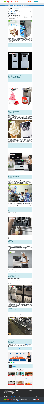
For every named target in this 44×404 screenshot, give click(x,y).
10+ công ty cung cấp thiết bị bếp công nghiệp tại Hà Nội (17, 348)
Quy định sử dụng (31, 391)
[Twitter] (34, 399)
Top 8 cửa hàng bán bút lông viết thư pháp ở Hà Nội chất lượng (28, 378)
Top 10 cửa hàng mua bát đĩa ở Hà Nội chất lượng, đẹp (11, 377)
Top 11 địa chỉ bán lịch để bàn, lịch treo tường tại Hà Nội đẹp (11, 386)
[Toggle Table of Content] (14, 13)
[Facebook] (33, 399)
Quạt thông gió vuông (20, 400)
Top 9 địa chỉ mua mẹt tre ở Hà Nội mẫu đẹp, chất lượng (20, 386)
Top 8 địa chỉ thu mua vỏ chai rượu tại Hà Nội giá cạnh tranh (28, 386)
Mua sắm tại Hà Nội (10, 5)
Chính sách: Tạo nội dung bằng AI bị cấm (34, 396)
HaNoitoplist (5, 5)
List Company (35, 1)
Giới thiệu (18, 391)
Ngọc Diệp (10, 8)
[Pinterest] (38, 399)
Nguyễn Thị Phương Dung (12, 396)
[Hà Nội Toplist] (8, 1)
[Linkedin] (35, 399)
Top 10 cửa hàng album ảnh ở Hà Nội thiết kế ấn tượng (20, 377)
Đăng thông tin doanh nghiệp (20, 396)
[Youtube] (37, 399)
